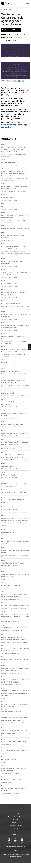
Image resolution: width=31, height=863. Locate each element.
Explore (15, 813)
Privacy (15, 850)
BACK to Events (6, 10)
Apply (15, 819)
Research (15, 822)
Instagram (22, 840)
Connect (16, 831)
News (15, 828)
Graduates (15, 834)
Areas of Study (15, 816)
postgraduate (15, 825)
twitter (15, 840)
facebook (9, 840)
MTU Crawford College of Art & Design (7, 3)
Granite (19, 856)
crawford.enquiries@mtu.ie (17, 846)
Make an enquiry (9, 30)
